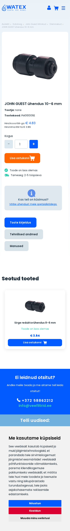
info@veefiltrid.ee (35, 405)
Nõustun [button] (35, 503)
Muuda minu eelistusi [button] (35, 518)
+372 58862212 (36, 400)
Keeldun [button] (35, 511)
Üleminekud (56, 24)
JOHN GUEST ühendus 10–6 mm (18, 27)
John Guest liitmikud (35, 24)
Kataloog (17, 24)
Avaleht (5, 24)
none (18, 110)
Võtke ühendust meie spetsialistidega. (33, 204)
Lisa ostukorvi (19, 158)
